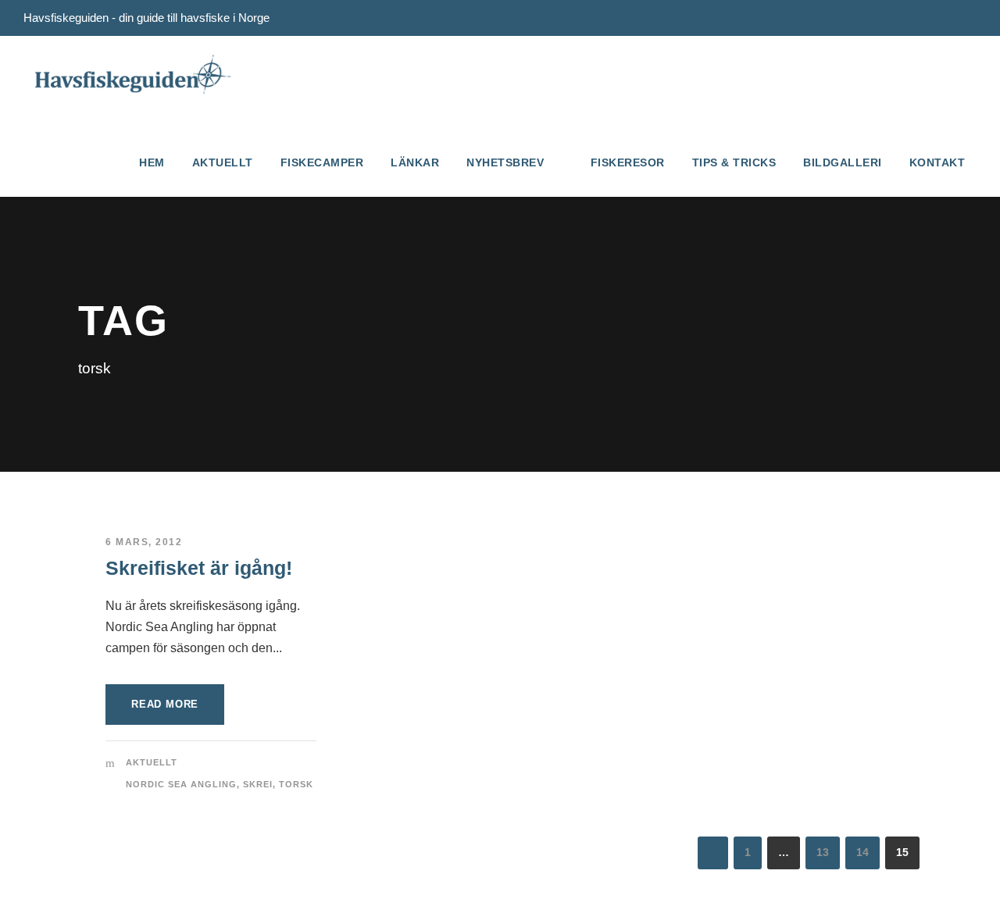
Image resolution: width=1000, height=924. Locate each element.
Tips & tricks (734, 162)
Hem (152, 162)
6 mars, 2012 (143, 542)
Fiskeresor (628, 162)
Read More (164, 704)
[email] (943, 17)
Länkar (415, 162)
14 (862, 852)
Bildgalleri (842, 162)
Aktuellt (222, 162)
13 (822, 852)
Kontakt (937, 162)
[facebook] (972, 17)
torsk (296, 784)
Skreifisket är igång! (198, 568)
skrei (258, 784)
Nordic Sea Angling (181, 784)
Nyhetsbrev (505, 162)
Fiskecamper (322, 162)
